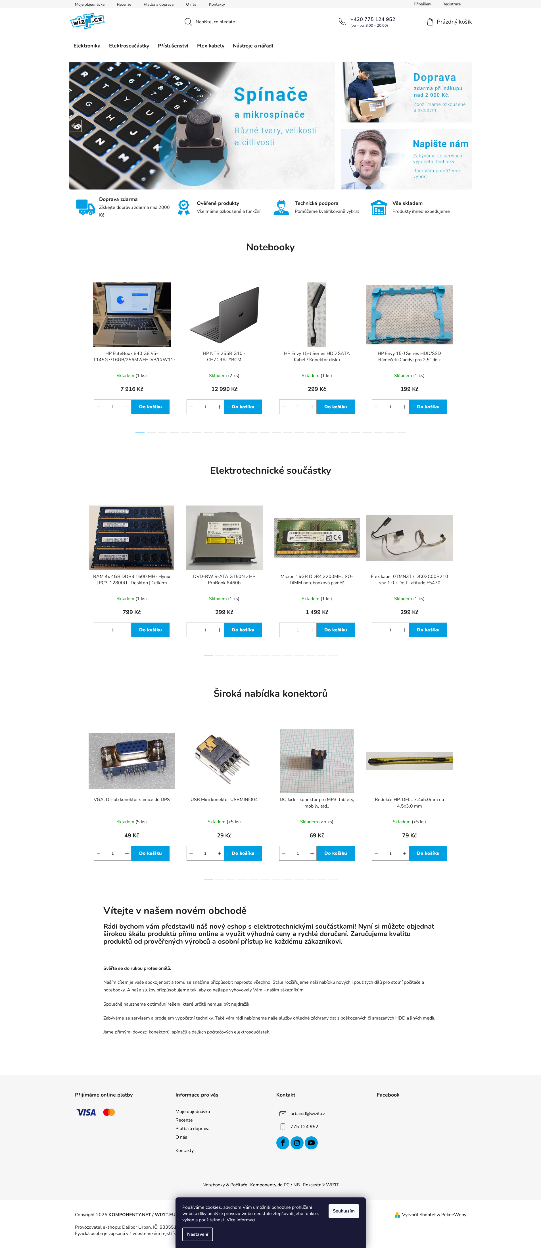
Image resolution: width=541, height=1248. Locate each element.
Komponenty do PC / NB (275, 1185)
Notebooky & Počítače (224, 1185)
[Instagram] (297, 1142)
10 (253, 432)
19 (355, 432)
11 (265, 432)
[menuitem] (87, 45)
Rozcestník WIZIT (321, 1185)
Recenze (124, 4)
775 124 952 (304, 1127)
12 (276, 432)
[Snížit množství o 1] (98, 407)
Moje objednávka (90, 4)
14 (299, 432)
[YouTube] (311, 1142)
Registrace (451, 4)
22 (389, 432)
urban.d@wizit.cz (308, 1113)
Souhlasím (344, 1211)
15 (310, 432)
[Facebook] (282, 1142)
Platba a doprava (159, 4)
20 (367, 432)
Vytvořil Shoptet (419, 1215)
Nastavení (197, 1234)
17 (333, 432)
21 (378, 432)
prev (79, 356)
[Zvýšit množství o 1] (127, 407)
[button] (75, 126)
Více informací (241, 1220)
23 (401, 432)
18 (344, 432)
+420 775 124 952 (372, 19)
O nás (191, 4)
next (461, 356)
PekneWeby (453, 1215)
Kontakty (217, 4)
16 (321, 432)
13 (287, 432)
